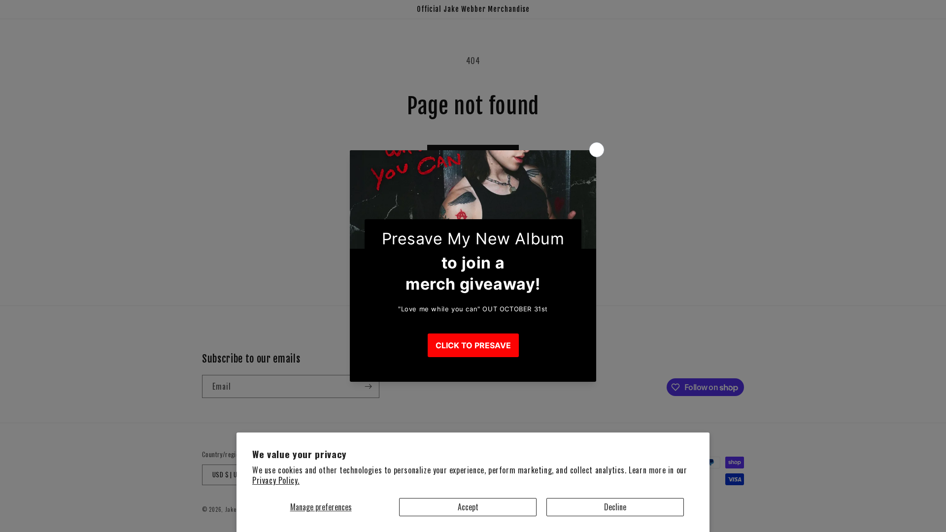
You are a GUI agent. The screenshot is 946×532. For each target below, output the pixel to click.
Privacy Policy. (276, 480)
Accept (468, 507)
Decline (615, 507)
